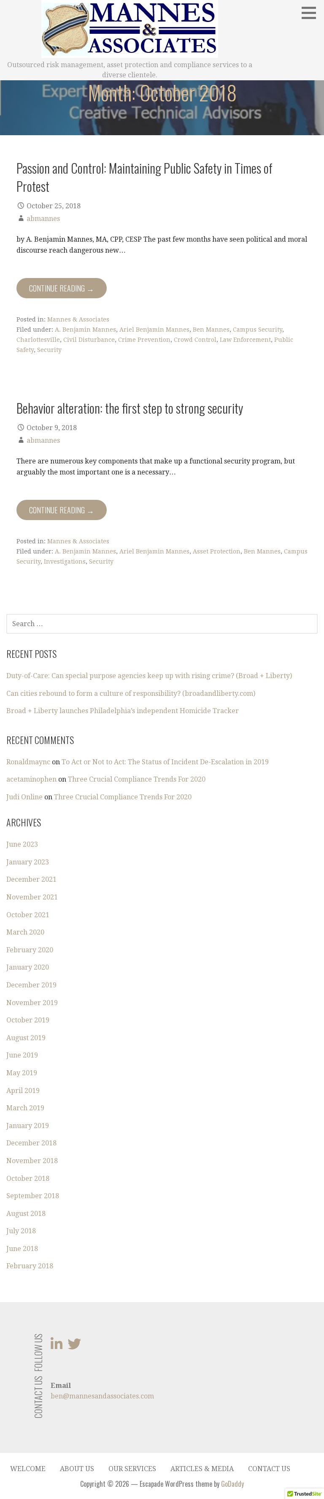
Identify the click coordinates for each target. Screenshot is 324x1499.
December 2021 (31, 879)
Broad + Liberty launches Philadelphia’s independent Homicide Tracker (122, 711)
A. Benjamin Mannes (85, 329)
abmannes (43, 219)
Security (49, 349)
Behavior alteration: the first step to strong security (129, 407)
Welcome (28, 1469)
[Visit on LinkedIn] (56, 1347)
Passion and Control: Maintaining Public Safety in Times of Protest (144, 177)
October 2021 (27, 915)
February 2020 (29, 950)
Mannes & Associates (78, 319)
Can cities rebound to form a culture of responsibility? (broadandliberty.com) (130, 694)
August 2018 (26, 1214)
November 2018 (32, 1161)
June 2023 (22, 844)
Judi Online (24, 797)
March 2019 (25, 1108)
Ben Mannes (211, 329)
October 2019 (27, 1020)
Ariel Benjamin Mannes (154, 329)
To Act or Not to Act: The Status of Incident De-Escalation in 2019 (165, 762)
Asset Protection (216, 551)
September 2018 (32, 1196)
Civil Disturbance (89, 339)
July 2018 (21, 1231)
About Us (77, 1469)
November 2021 (32, 897)
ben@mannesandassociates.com (102, 1396)
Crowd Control (195, 339)
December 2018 (31, 1143)
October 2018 (27, 1179)
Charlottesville (38, 339)
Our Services (132, 1469)
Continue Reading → (61, 288)
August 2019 (26, 1038)
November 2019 (32, 1003)
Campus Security (257, 329)
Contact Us (269, 1469)
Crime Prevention (144, 339)
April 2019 (23, 1091)
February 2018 (29, 1266)
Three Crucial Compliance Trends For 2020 (136, 779)
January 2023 (27, 862)
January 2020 (27, 967)
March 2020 (25, 932)
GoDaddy (232, 1484)
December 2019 (31, 985)
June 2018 (22, 1249)
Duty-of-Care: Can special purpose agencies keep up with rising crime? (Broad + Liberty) (149, 676)
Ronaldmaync (28, 762)
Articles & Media (202, 1469)
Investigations (65, 561)
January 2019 (27, 1126)
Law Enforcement (245, 339)
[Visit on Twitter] (74, 1347)
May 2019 (21, 1073)
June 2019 (22, 1055)
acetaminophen (31, 779)
